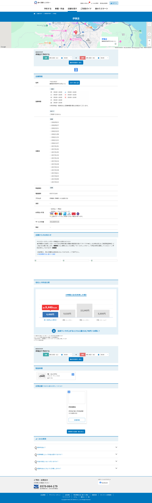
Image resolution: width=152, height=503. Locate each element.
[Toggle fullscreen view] (149, 24)
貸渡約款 (94, 495)
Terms (142, 47)
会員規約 (67, 495)
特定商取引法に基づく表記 (46, 254)
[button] (76, 32)
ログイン (114, 3)
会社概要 (42, 495)
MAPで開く (73, 83)
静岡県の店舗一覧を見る (76, 431)
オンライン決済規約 (105, 495)
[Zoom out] (149, 44)
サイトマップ (66, 497)
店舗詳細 (77, 420)
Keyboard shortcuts (119, 47)
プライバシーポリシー (55, 495)
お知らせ (84, 3)
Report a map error (147, 47)
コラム (75, 497)
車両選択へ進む (77, 62)
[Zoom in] (149, 40)
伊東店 (104, 39)
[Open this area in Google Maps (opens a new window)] (3, 47)
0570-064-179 (49, 486)
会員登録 (103, 3)
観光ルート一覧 (85, 497)
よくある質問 (94, 3)
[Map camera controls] (149, 34)
